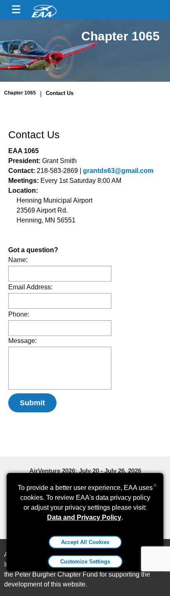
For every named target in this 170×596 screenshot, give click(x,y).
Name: (18, 259)
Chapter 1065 (20, 93)
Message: (22, 340)
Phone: (18, 314)
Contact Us (59, 93)
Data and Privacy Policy (84, 517)
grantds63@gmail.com (118, 170)
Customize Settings (85, 561)
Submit (32, 403)
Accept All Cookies (85, 542)
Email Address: (30, 287)
